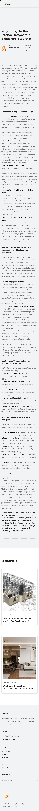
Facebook (5, 754)
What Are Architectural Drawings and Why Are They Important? (17, 619)
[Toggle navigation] (35, 4)
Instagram (5, 751)
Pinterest (5, 767)
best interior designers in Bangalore (15, 481)
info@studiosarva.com (10, 736)
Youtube (4, 761)
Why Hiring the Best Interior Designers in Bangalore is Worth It (18, 687)
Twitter (4, 764)
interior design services (10, 104)
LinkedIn (4, 758)
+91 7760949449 (8, 740)
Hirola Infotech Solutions (9, 806)
